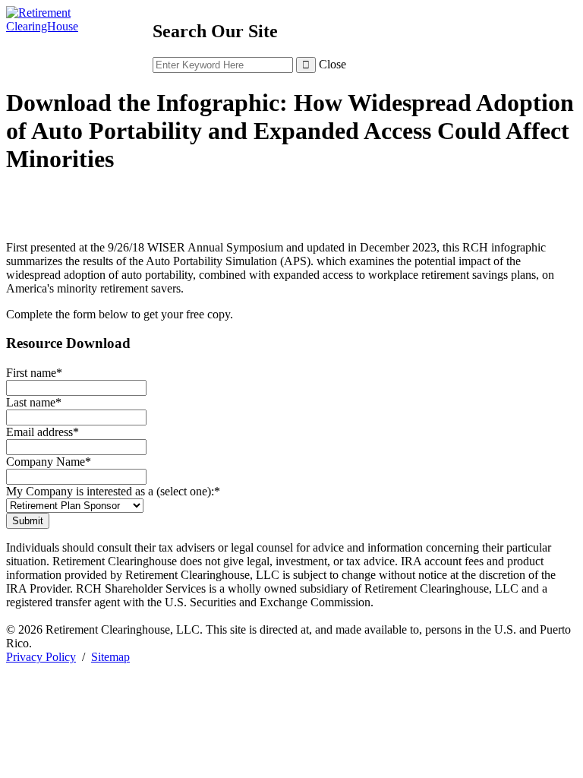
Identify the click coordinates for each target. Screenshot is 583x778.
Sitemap (110, 656)
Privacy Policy (41, 656)
